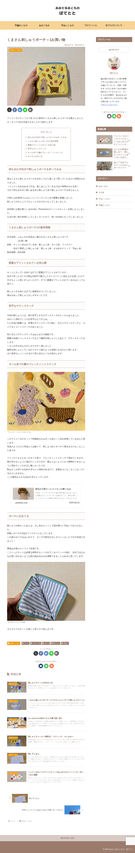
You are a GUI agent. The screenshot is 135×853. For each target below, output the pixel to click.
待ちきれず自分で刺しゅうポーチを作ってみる (47, 137)
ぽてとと (114, 73)
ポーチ (47, 643)
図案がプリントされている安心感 (41, 145)
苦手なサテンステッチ (37, 149)
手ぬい (66, 643)
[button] (30, 110)
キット (26, 643)
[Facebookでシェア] (14, 110)
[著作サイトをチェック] (40, 666)
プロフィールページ (109, 105)
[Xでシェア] (9, 110)
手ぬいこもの (15, 643)
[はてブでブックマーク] (20, 110)
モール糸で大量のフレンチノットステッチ (45, 152)
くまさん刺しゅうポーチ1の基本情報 (43, 141)
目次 (43, 132)
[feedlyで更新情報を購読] (46, 666)
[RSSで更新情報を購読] (51, 666)
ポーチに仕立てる (35, 156)
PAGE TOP (68, 838)
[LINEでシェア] (25, 110)
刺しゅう (56, 643)
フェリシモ (37, 643)
